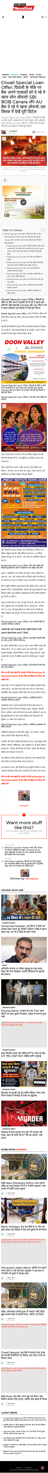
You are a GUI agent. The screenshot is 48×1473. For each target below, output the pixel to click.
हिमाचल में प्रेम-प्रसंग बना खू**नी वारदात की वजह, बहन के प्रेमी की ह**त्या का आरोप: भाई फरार (21, 1135)
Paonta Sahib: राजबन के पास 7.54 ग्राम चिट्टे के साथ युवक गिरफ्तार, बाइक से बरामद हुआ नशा (23, 1013)
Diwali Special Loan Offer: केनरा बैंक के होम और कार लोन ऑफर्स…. (25, 280)
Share (4, 139)
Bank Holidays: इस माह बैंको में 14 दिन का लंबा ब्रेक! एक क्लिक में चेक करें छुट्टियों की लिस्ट (24, 1228)
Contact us (28, 1468)
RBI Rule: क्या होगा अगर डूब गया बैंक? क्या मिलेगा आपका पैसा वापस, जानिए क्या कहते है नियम (24, 1398)
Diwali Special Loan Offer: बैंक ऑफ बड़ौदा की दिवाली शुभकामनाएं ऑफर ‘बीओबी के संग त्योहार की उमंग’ (25, 264)
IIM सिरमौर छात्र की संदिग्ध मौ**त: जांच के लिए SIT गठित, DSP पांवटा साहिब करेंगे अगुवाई (23, 1055)
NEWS (4, 965)
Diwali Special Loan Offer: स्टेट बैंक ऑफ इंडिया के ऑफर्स (24, 258)
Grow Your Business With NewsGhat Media (24, 1470)
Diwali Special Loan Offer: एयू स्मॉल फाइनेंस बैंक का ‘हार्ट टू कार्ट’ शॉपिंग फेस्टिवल (25, 275)
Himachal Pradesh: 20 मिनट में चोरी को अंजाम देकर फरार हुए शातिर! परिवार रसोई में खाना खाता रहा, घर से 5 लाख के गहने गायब (23, 929)
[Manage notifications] (42, 1468)
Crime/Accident (8, 923)
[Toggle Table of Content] (41, 230)
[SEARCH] (46, 17)
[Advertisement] (24, 45)
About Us (19, 1468)
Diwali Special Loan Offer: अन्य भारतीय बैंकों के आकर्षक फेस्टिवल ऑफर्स (23, 269)
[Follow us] (42, 17)
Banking (21, 1149)
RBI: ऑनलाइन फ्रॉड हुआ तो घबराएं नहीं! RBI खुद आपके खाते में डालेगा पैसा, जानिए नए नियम (23, 1313)
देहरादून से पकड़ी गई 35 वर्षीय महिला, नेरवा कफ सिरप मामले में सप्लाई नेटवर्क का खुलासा (23, 1094)
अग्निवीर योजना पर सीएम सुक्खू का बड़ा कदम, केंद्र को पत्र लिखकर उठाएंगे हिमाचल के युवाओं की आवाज (22, 971)
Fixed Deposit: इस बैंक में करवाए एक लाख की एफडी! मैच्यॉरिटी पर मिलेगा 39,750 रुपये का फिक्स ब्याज (23, 1355)
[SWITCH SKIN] (23, 17)
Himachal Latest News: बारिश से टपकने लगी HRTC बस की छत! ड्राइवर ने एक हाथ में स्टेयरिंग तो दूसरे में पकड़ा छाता (23, 1270)
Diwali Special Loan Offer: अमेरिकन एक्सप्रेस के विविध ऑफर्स (24, 292)
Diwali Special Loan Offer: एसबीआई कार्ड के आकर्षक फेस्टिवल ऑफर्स (25, 286)
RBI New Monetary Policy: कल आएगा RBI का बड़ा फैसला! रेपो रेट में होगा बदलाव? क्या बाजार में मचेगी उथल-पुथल (23, 1185)
